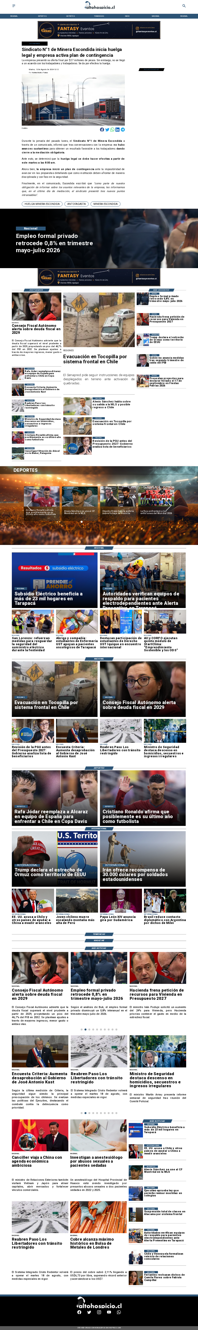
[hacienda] (143, 319)
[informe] (18, 421)
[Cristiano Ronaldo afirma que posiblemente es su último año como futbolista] (18, 437)
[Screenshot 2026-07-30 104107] (121, 633)
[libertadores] (18, 406)
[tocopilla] (98, 346)
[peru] (77, 912)
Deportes (32, 488)
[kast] (18, 390)
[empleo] (143, 299)
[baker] (18, 453)
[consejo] (36, 320)
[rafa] (18, 374)
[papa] (121, 912)
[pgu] (33, 742)
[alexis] (136, 1173)
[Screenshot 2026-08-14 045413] (136, 1130)
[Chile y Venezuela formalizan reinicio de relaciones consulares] (136, 1257)
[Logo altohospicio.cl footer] (98, 1308)
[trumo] (33, 912)
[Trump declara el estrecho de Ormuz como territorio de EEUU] (143, 340)
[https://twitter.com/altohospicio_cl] (89, 1314)
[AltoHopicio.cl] (14, 7)
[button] (42, 204)
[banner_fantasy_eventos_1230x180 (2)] (99, 38)
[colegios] (136, 1215)
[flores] (136, 1278)
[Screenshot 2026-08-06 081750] (33, 633)
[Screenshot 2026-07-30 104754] (77, 633)
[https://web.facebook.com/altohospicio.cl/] (79, 1314)
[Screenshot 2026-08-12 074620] (136, 1236)
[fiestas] (143, 381)
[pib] (143, 360)
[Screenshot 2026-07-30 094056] (165, 633)
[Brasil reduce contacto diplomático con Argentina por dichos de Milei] (165, 912)
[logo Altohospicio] (99, 9)
